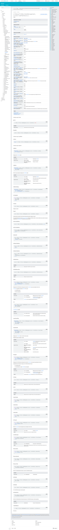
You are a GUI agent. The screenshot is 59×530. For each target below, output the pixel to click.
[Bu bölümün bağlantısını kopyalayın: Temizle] (17, 203)
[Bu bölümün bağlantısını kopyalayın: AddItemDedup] (19, 186)
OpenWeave (13, 522)
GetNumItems (15, 64)
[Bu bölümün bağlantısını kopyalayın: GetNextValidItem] (20, 243)
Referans (2, 3)
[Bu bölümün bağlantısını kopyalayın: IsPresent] (17, 420)
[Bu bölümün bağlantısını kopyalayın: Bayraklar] (17, 130)
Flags (14, 29)
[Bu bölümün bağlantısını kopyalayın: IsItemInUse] (18, 404)
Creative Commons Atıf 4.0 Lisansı (26, 514)
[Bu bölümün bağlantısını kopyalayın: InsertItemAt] (18, 327)
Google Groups (37, 523)
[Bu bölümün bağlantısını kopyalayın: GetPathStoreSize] (20, 269)
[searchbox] (5, 7)
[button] (5, 10)
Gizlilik (15, 528)
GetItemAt (15, 57)
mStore (15, 34)
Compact (15, 50)
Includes (15, 67)
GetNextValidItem (16, 59)
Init (14, 71)
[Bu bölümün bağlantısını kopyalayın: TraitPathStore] (19, 505)
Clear (14, 48)
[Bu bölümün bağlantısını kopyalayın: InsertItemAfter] (19, 318)
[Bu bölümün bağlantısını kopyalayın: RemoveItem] (19, 448)
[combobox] (40, 1)
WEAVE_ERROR (26, 38)
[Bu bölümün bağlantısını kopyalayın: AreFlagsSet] (18, 195)
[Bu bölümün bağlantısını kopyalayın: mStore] (17, 139)
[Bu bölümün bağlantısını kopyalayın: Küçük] (16, 211)
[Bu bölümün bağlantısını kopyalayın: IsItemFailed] (18, 397)
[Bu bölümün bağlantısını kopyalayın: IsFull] (16, 387)
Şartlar (12, 528)
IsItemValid (15, 91)
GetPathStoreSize (16, 66)
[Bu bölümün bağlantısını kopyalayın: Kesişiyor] (17, 354)
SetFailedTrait (16, 107)
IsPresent (15, 93)
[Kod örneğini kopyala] (47, 121)
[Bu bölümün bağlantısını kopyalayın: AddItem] (17, 148)
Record (25, 34)
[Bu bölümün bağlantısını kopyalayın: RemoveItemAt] (19, 456)
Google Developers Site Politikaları (16, 515)
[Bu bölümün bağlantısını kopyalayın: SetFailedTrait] (19, 492)
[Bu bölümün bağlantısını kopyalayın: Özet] (16, 17)
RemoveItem (15, 98)
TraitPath (19, 38)
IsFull (15, 85)
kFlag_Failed (16, 27)
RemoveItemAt (16, 100)
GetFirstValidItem (16, 52)
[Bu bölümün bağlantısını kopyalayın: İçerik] (16, 279)
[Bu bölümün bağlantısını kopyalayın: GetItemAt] (18, 235)
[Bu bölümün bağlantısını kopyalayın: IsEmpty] (17, 377)
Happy (12, 523)
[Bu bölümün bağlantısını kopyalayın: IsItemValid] (18, 412)
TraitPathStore (16, 21)
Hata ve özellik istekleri (38, 522)
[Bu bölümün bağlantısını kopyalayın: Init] (15, 302)
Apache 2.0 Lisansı (38, 514)
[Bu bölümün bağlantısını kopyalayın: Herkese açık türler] (21, 117)
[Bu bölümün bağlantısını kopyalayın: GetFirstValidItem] (20, 221)
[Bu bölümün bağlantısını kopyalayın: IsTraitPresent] (19, 434)
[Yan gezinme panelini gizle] (9, 528)
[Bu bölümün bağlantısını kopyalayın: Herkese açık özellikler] (23, 136)
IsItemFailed (16, 86)
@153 (14, 26)
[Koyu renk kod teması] (46, 121)
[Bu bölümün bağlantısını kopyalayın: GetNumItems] (19, 259)
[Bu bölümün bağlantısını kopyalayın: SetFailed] (17, 477)
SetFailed (15, 104)
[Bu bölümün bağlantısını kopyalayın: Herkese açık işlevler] (22, 145)
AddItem (15, 38)
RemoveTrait (15, 101)
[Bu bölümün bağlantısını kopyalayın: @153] (16, 120)
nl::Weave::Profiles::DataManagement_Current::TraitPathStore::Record (17, 113)
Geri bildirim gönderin (43, 14)
